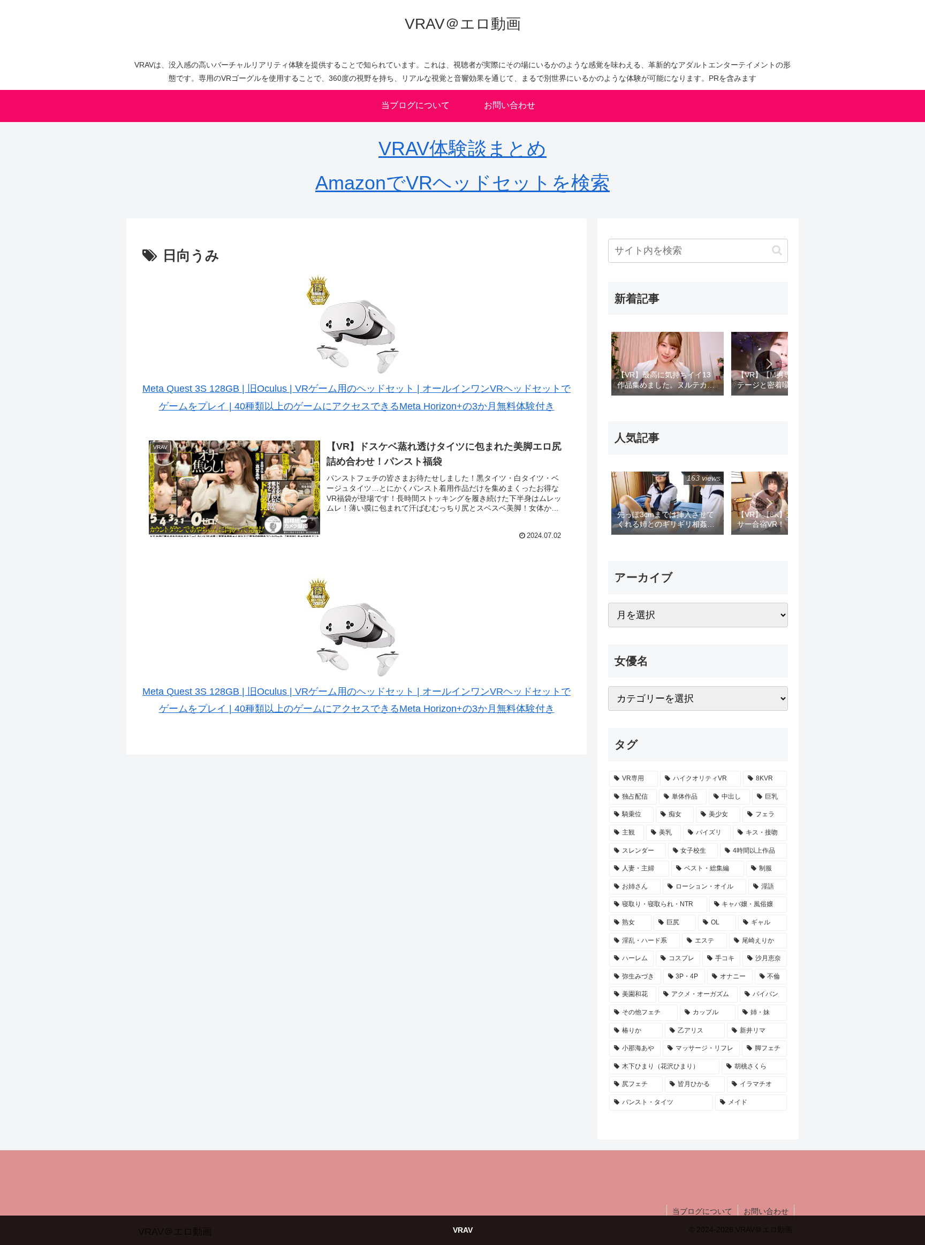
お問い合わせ (766, 1211)
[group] (667, 364)
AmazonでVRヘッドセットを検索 (462, 183)
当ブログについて (702, 1211)
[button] (777, 250)
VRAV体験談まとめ (462, 149)
